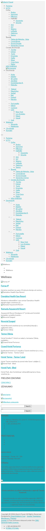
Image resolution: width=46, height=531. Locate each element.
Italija (18, 190)
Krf (17, 159)
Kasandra (24, 153)
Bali (17, 225)
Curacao (19, 238)
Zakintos (19, 165)
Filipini (18, 236)
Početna (9, 138)
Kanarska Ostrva (22, 178)
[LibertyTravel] (7, 2)
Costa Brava (20, 173)
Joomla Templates (34, 516)
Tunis (18, 186)
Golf (17, 250)
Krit (17, 157)
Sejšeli (18, 223)
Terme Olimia (7, 334)
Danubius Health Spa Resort (13, 296)
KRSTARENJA (16, 198)
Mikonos (19, 149)
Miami (23, 246)
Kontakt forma (6, 432)
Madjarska (15, 256)
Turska (18, 182)
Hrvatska (19, 188)
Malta (18, 196)
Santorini (19, 146)
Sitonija (23, 155)
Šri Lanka (19, 209)
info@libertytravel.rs (13, 426)
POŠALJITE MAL (12, 528)
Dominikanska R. (22, 213)
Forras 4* (5, 286)
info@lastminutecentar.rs (15, 428)
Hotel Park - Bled (8, 367)
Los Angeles (25, 244)
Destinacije (10, 200)
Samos (18, 167)
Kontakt (9, 261)
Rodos (18, 144)
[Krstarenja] (11, 68)
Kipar (18, 192)
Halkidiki (19, 151)
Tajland (18, 219)
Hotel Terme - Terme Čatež (13, 357)
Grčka (13, 142)
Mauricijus (19, 221)
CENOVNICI (6, 382)
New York (24, 242)
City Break (10, 258)
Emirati (18, 227)
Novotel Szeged (8, 321)
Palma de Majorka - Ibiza (25, 171)
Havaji (23, 248)
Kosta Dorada (21, 176)
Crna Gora (20, 194)
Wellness (9, 252)
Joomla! (4, 520)
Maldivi (18, 207)
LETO (8, 140)
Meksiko (19, 215)
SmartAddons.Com (18, 516)
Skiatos (18, 161)
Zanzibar (19, 211)
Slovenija (14, 254)
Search (28, 406)
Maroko (18, 229)
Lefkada (19, 163)
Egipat (18, 184)
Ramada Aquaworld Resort (13, 309)
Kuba (18, 205)
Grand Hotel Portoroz (11, 346)
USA (17, 240)
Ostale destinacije (18, 180)
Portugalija (20, 234)
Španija (13, 169)
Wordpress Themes (8, 518)
